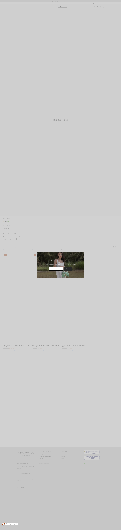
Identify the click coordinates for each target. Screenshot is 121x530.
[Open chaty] (3, 524)
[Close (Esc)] (82, 254)
